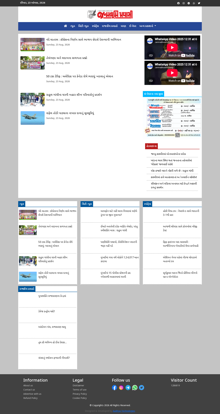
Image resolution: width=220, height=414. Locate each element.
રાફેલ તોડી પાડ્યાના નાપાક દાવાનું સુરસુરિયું (70, 113)
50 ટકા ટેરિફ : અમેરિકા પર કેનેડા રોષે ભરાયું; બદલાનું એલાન (79, 76)
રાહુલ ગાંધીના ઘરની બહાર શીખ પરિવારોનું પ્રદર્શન (74, 95)
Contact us (29, 389)
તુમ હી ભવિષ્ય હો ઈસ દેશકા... (52, 342)
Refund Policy (30, 397)
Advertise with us (32, 393)
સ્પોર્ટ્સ (95, 26)
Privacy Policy (80, 393)
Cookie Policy (80, 397)
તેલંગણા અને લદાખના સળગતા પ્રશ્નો (66, 58)
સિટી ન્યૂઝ (83, 26)
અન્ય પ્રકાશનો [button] (146, 26)
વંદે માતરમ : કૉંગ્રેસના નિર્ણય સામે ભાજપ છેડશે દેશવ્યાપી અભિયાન (83, 40)
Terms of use (79, 389)
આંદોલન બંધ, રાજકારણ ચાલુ (52, 327)
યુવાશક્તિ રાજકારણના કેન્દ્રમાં (52, 296)
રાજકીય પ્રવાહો (110, 26)
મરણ (123, 26)
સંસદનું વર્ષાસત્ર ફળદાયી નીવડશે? (54, 358)
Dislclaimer (78, 385)
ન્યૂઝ (72, 26)
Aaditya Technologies (124, 411)
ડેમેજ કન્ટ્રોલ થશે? (46, 311)
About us (28, 385)
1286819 (175, 385)
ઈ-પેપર (132, 26)
